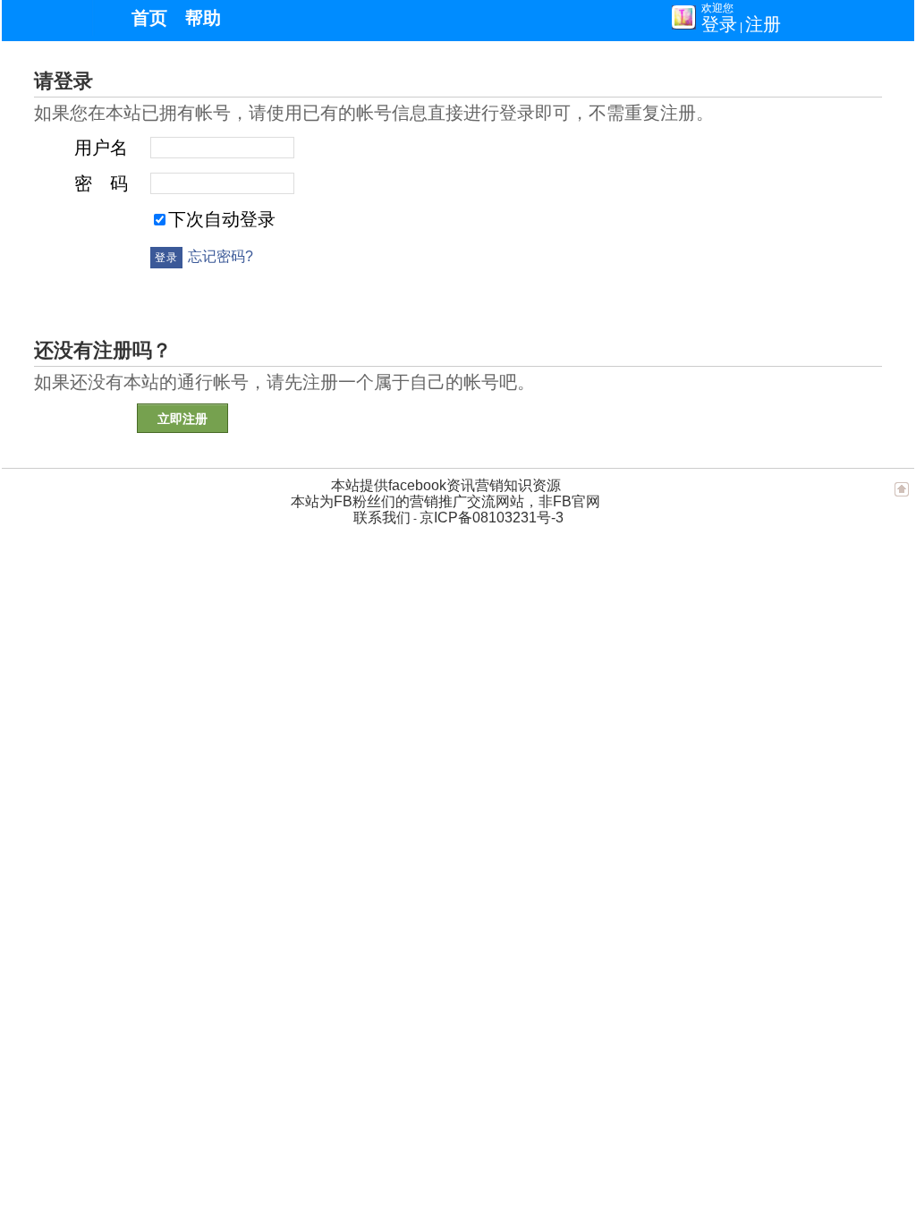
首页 (149, 18)
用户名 (101, 147)
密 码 (101, 183)
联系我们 (382, 517)
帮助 (203, 18)
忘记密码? (220, 256)
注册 (763, 24)
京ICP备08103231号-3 (492, 517)
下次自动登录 (222, 219)
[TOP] (901, 497)
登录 (719, 24)
